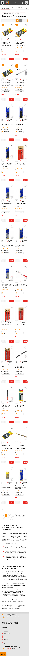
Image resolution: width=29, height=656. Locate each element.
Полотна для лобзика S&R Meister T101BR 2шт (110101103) (7, 245)
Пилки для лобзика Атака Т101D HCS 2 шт (6, 366)
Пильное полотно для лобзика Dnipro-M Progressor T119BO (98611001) (6, 407)
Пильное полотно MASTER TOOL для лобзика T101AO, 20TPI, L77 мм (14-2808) (7, 84)
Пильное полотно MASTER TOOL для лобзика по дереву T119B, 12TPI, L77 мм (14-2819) (7, 487)
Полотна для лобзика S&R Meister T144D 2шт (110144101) (7, 165)
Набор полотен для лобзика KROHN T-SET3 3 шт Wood (21, 407)
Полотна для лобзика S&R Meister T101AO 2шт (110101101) (7, 205)
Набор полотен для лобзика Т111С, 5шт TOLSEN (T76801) (20, 366)
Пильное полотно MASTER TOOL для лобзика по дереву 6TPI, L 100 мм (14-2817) (21, 447)
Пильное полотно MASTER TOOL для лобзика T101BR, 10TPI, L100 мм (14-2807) (20, 44)
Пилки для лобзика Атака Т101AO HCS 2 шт (21, 285)
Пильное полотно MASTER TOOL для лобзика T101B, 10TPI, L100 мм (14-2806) (6, 44)
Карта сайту (5, 627)
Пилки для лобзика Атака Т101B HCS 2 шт (6, 325)
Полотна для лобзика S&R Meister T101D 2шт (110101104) (20, 245)
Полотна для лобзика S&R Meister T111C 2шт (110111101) (20, 124)
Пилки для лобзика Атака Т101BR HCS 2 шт (21, 325)
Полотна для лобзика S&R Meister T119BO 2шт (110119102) (7, 124)
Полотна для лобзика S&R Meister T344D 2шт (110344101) (21, 487)
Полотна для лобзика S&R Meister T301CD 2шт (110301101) (7, 286)
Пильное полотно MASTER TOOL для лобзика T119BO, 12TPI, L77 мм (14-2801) (6, 447)
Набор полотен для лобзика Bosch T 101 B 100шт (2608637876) (20, 84)
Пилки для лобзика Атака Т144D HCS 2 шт (20, 164)
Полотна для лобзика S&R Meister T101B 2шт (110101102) (20, 205)
